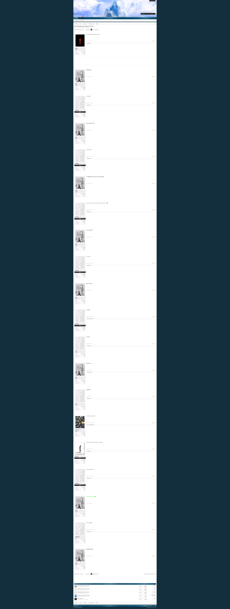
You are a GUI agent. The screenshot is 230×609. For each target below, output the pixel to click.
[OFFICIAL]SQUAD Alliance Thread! (83, 592)
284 (88, 29)
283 (86, 29)
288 (94, 29)
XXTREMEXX (153, 595)
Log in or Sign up (152, 0)
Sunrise (79, 593)
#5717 (154, 476)
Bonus (78, 599)
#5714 (154, 396)
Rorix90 (88, 372)
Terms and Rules (149, 607)
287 (93, 29)
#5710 (154, 290)
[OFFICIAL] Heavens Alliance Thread (83, 585)
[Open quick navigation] (154, 23)
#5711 (154, 316)
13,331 (84, 141)
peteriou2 (87, 476)
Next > (97, 29)
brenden (154, 585)
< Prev (81, 29)
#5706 (154, 183)
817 (84, 407)
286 (91, 29)
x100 (79, 27)
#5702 (154, 76)
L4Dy (87, 43)
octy (90, 318)
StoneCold (87, 422)
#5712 (154, 343)
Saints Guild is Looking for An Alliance (84, 595)
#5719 (154, 529)
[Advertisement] (115, 60)
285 (89, 29)
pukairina (87, 156)
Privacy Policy (154, 607)
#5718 (154, 503)
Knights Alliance (80, 598)
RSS (155, 605)
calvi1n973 (79, 596)
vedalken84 (77, 536)
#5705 (154, 156)
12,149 (84, 168)
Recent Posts (82, 20)
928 (84, 540)
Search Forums (76, 20)
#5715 (154, 422)
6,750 (84, 52)
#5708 (154, 236)
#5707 (154, 209)
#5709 (154, 263)
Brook (84, 27)
